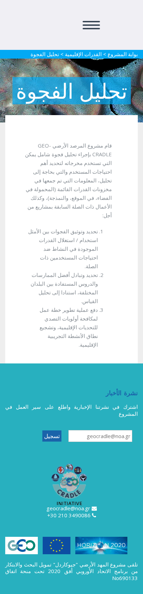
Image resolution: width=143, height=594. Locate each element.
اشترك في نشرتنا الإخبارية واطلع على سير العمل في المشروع (71, 410)
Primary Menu (91, 25)
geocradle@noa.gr (68, 508)
